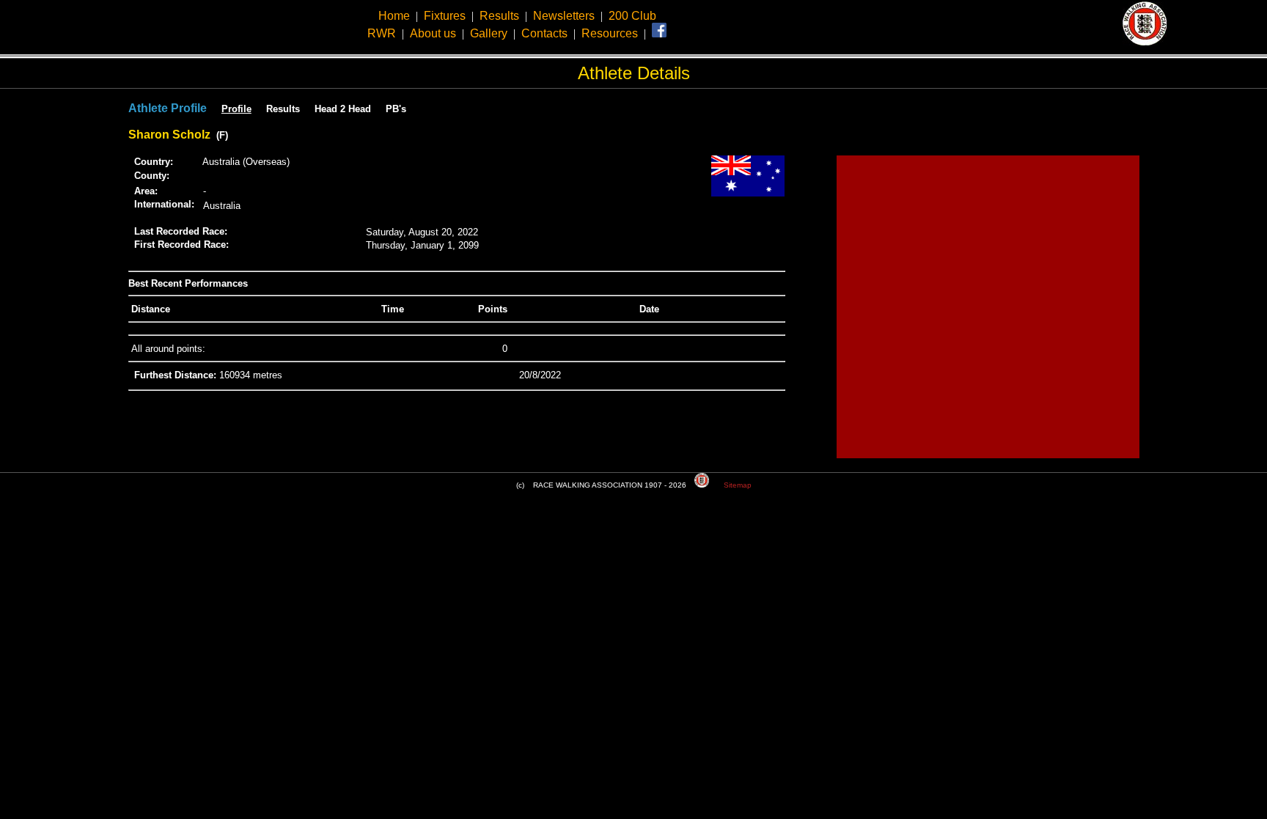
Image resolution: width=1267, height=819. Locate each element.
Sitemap (738, 485)
